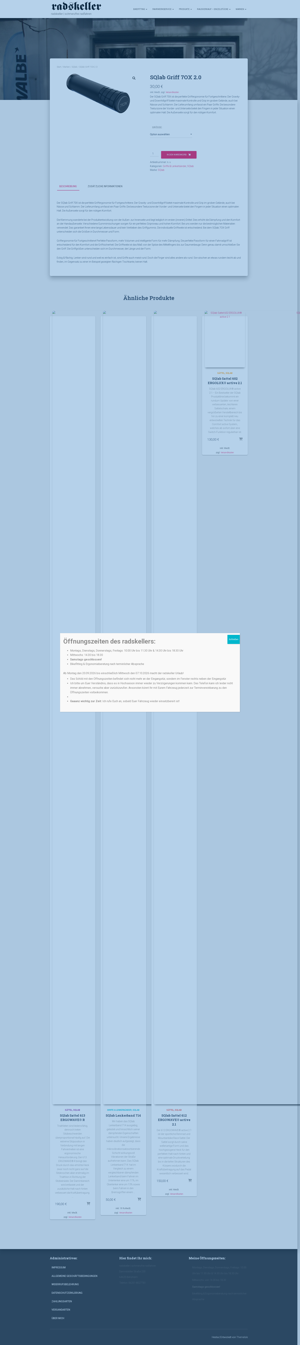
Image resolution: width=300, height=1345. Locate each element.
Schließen (233, 639)
